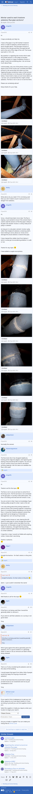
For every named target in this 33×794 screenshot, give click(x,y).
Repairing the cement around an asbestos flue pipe (16, 746)
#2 (31, 194)
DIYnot (4, 787)
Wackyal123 (7, 749)
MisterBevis (7, 756)
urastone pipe (9, 738)
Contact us (8, 790)
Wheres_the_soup (9, 763)
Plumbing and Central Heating (15, 739)
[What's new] (27, 2)
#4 (31, 441)
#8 (31, 571)
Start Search (25, 717)
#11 (31, 632)
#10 (31, 607)
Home (10, 792)
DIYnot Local (13, 723)
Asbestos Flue (9, 754)
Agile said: (4, 635)
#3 (31, 211)
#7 (31, 552)
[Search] (31, 2)
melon (6, 739)
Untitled (4, 121)
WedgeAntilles (8, 770)
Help (6, 792)
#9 (31, 593)
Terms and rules (16, 790)
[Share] (29, 33)
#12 (31, 664)
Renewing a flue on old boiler (15, 768)
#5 (31, 455)
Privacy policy (25, 790)
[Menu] (2, 2)
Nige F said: (5, 575)
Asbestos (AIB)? (10, 761)
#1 (31, 32)
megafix (4, 22)
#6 (31, 481)
